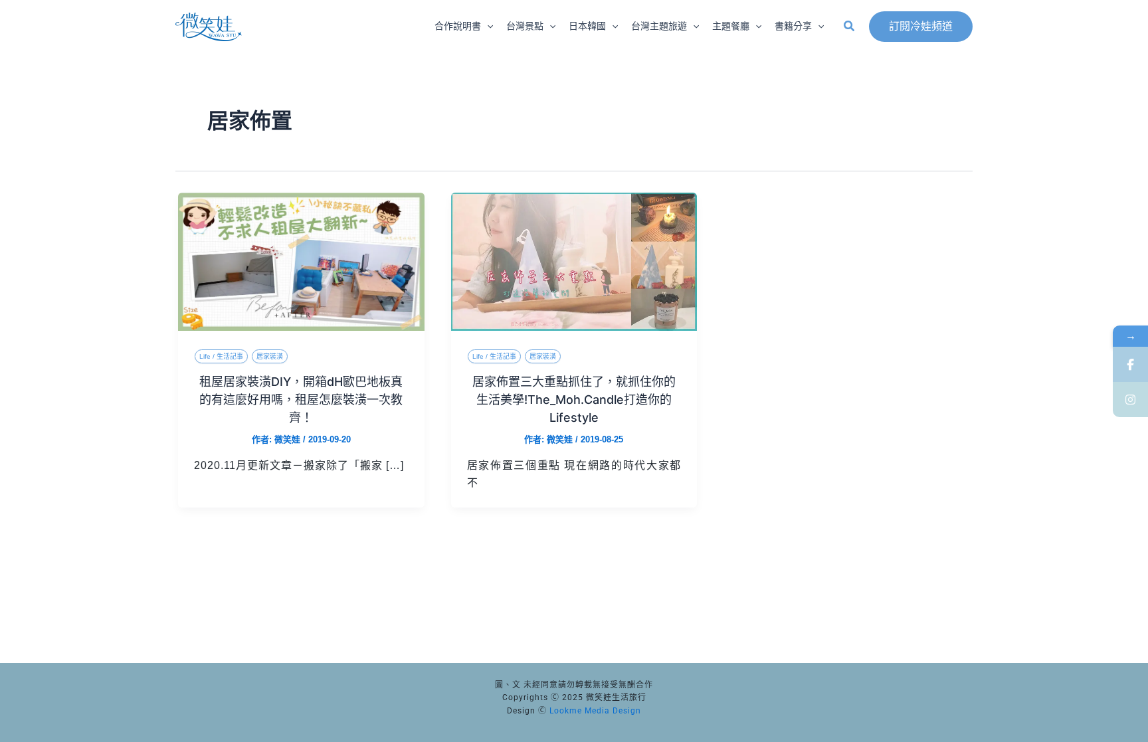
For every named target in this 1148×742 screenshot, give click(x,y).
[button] (487, 26)
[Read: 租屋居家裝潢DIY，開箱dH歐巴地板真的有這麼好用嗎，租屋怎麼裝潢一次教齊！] (301, 260)
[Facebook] (1130, 364)
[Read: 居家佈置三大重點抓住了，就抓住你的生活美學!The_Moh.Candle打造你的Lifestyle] (574, 260)
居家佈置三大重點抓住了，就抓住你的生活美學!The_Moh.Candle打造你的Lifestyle (574, 399)
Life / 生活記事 (221, 356)
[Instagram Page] (1130, 399)
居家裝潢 (269, 356)
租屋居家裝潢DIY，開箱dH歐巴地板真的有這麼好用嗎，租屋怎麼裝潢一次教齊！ (301, 399)
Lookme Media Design (595, 710)
